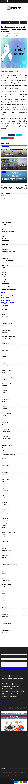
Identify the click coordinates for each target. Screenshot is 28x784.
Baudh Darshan (5, 472)
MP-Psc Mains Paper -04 (7, 300)
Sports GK (4, 272)
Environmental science (6, 365)
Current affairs (5, 249)
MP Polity (3, 440)
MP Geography (5, 411)
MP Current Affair (5, 256)
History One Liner (5, 321)
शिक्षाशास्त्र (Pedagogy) (6, 286)
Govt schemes (5, 539)
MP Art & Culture (5, 390)
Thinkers (3, 236)
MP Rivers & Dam (5, 443)
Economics (4, 504)
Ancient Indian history (6, 311)
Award (3, 467)
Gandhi (3, 529)
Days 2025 (4, 224)
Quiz (2, 571)
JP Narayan (4, 621)
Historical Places (5, 316)
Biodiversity (4, 356)
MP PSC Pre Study (5, 292)
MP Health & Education (6, 413)
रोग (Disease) (4, 281)
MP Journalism (5, 424)
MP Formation (4, 408)
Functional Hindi (5, 525)
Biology (3, 358)
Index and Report (5, 227)
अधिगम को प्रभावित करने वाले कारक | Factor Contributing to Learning (13, 704)
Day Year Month (5, 146)
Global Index (4, 536)
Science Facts (4, 270)
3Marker (3, 460)
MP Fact (3, 401)
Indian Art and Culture (6, 550)
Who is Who (4, 238)
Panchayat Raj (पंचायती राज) (7, 260)
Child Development (6, 247)
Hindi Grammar (5, 253)
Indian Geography (5, 555)
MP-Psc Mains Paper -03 (7, 299)
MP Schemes (4, 447)
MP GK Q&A (4, 388)
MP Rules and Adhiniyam (7, 445)
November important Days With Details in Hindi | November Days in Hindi (13, 179)
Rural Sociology (5, 265)
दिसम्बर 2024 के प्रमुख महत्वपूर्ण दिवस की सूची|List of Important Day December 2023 (14, 153)
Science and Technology (7, 377)
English (3, 511)
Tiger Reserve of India (6, 630)
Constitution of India (6, 493)
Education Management (7, 506)
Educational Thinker (6, 509)
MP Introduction (5, 422)
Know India (4, 229)
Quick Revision (5, 233)
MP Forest (4, 406)
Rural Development (6, 263)
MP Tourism (4, 452)
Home (3, 22)
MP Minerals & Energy (6, 431)
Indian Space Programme (7, 370)
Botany (3, 361)
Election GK (4, 605)
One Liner (3, 559)
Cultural (3, 314)
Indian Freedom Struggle (7, 323)
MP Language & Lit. (5, 429)
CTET (3, 481)
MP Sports (4, 450)
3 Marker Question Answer (7, 302)
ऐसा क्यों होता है (4, 276)
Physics (3, 372)
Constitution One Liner (6, 490)
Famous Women (5, 341)
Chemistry (4, 363)
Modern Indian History (6, 330)
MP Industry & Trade (6, 417)
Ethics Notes (4, 607)
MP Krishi (3, 427)
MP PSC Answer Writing (6, 438)
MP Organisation (5, 436)
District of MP (4, 385)
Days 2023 (17, 33)
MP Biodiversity (5, 394)
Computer (4, 488)
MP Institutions (5, 420)
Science (3, 267)
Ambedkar (4, 586)
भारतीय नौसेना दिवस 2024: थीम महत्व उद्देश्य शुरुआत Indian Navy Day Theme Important (13, 166)
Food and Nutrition (5, 368)
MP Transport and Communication (9, 454)
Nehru (3, 625)
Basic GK (3, 470)
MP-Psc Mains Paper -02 (7, 297)
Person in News (5, 350)
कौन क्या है (4, 279)
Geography (4, 534)
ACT (2, 463)
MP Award (4, 392)
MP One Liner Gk (5, 258)
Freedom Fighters (5, 343)
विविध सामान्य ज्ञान (5, 240)
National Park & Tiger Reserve (8, 231)
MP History (4, 325)
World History (4, 332)
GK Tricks (3, 527)
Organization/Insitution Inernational (9, 564)
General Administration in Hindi (8, 251)
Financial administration (7, 520)
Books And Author (5, 479)
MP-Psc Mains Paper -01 (7, 295)
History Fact (4, 318)
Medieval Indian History (6, 328)
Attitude (3, 589)
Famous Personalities (6, 338)
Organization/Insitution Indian (8, 562)
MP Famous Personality (6, 348)
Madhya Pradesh (5, 294)
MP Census (4, 397)
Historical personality (6, 345)
